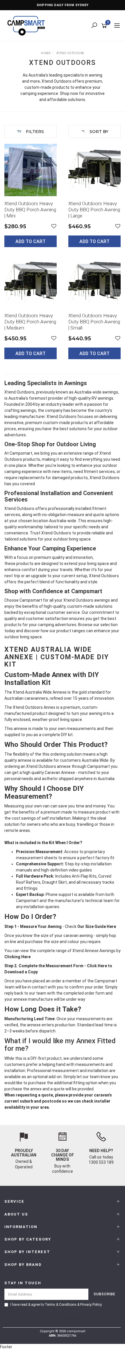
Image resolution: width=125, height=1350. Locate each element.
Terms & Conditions (60, 1305)
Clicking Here (17, 956)
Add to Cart (30, 241)
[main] (62, 256)
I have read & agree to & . (56, 1305)
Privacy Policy (90, 1305)
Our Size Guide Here (96, 926)
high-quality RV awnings (91, 398)
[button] (54, 226)
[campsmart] (27, 25)
